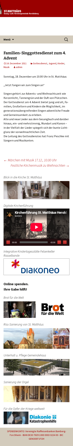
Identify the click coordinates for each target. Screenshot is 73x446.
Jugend (52, 63)
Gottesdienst (40, 63)
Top (70, 443)
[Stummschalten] (59, 242)
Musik (7, 67)
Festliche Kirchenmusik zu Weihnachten (40, 165)
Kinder (61, 63)
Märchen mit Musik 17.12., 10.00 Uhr (30, 160)
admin (19, 67)
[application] (36, 227)
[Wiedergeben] (8, 242)
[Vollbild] (65, 242)
